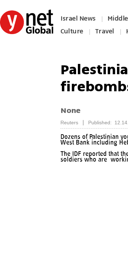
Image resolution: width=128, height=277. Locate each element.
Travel (104, 31)
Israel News (78, 18)
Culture (71, 31)
